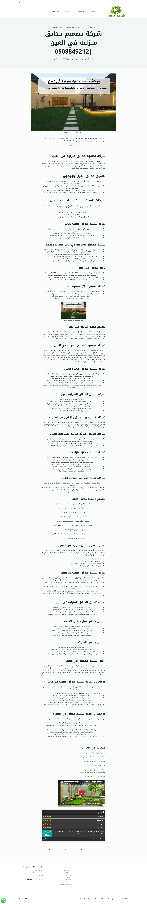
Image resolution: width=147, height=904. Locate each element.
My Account (67, 870)
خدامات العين (57, 59)
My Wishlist (67, 873)
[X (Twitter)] (81, 850)
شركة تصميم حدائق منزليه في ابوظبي (93, 770)
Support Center (66, 884)
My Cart (68, 875)
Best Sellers (39, 870)
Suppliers (40, 875)
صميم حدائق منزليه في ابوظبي (95, 752)
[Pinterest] (65, 850)
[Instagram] (22, 898)
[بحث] (20, 2)
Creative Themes (95, 899)
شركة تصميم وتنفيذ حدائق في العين (94, 757)
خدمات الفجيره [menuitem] (68, 11)
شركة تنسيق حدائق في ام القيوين (94, 776)
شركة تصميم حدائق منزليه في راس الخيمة (92, 772)
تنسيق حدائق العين (49, 582)
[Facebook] (97, 850)
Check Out (68, 881)
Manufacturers (38, 873)
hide (77, 146)
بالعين (80, 228)
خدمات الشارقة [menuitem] (55, 11)
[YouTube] (19, 898)
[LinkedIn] (50, 850)
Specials (68, 879)
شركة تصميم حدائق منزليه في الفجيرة (93, 761)
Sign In (69, 877)
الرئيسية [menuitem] (93, 11)
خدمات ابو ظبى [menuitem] (81, 11)
